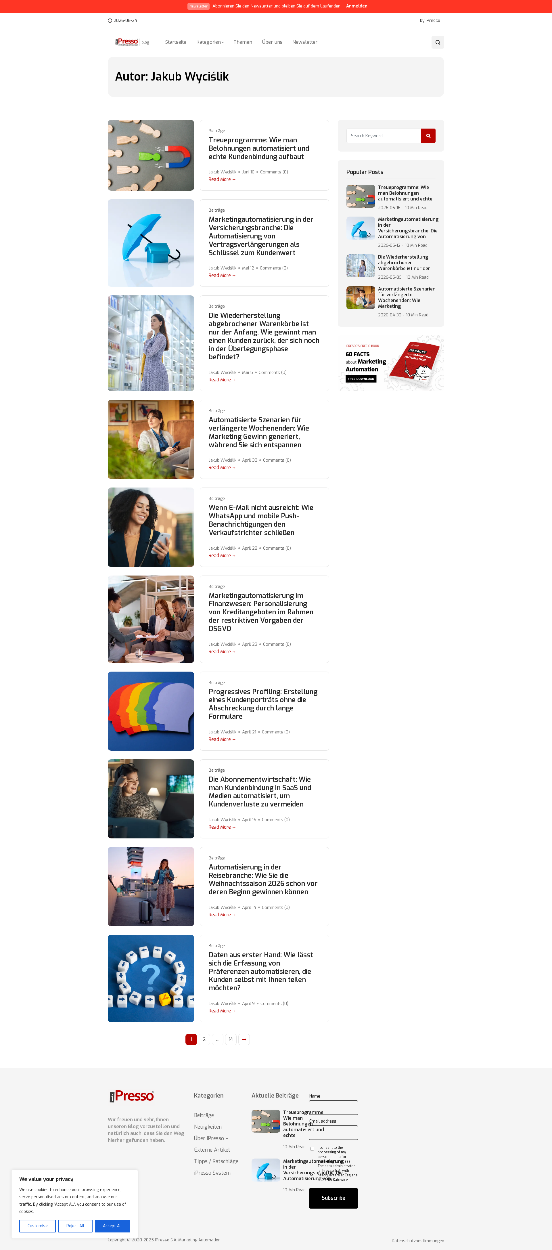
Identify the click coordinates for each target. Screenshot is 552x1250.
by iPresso (430, 20)
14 (231, 1039)
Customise (38, 1226)
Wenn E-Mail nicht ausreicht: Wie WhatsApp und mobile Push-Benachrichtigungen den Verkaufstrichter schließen (261, 520)
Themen (242, 42)
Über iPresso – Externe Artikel (212, 1144)
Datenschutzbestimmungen (418, 1241)
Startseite (175, 42)
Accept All (112, 1226)
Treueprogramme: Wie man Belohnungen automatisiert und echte (405, 193)
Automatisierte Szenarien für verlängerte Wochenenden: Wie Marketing (407, 297)
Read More (220, 179)
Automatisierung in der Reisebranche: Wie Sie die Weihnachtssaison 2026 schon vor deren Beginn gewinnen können (263, 879)
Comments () (274, 172)
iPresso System (212, 1172)
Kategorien (208, 42)
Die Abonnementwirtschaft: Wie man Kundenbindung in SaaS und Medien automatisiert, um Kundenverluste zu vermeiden (260, 792)
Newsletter (304, 42)
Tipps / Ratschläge (216, 1161)
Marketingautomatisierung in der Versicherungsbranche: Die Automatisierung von (408, 228)
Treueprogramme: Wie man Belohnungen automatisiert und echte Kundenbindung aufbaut (259, 148)
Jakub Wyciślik (222, 172)
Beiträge (217, 131)
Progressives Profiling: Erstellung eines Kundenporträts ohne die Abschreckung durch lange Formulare (263, 704)
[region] (75, 1204)
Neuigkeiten (208, 1126)
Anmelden (356, 6)
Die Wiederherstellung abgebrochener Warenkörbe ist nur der (404, 263)
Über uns (272, 42)
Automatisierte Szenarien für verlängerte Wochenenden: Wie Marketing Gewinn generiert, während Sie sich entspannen (259, 432)
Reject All (75, 1226)
